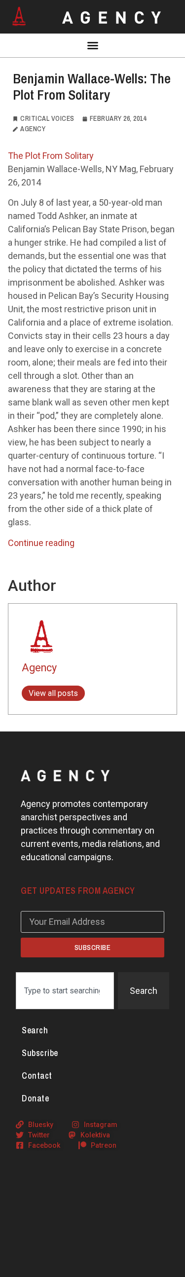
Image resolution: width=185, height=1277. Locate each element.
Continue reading (41, 543)
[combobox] (65, 990)
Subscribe (40, 1053)
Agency (39, 667)
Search (35, 1030)
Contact (37, 1075)
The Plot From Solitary (51, 155)
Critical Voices (47, 118)
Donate (35, 1098)
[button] (93, 45)
